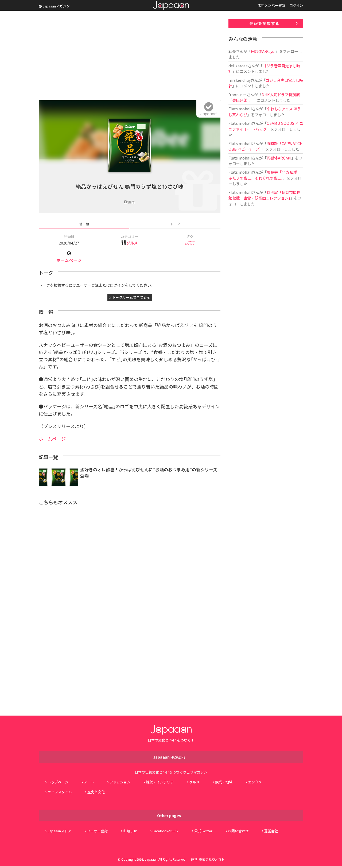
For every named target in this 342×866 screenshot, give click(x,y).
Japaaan (171, 5)
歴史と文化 (96, 791)
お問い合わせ (238, 830)
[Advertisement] (129, 56)
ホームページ (69, 260)
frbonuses (237, 94)
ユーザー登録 (97, 830)
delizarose (238, 65)
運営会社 (271, 830)
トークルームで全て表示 (130, 297)
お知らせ (130, 830)
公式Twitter (203, 830)
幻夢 (232, 51)
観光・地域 (223, 782)
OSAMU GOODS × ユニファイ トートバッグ (265, 125)
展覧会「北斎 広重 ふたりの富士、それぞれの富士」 (264, 174)
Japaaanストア (59, 830)
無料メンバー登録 (271, 5)
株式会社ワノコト (211, 859)
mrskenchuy (239, 80)
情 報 (84, 224)
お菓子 (190, 243)
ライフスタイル (60, 791)
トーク (175, 224)
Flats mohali (240, 108)
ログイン (296, 5)
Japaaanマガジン (56, 6)
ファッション (120, 782)
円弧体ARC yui (263, 51)
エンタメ (255, 782)
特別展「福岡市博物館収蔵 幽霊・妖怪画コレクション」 (264, 195)
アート (89, 782)
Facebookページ (166, 830)
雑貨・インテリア (160, 782)
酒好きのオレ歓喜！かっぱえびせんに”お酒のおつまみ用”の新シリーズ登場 (148, 472)
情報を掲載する (264, 23)
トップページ (58, 782)
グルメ (132, 243)
